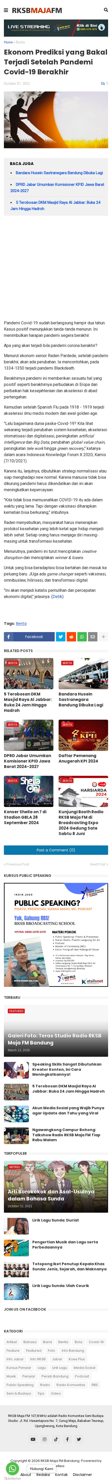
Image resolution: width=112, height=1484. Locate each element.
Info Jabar (15, 1359)
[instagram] (44, 1439)
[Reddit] (71, 636)
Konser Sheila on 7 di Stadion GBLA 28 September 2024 (25, 817)
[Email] (92, 636)
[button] (6, 10)
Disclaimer (82, 1474)
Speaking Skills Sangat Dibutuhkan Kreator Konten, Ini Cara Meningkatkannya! (67, 1069)
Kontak (61, 1474)
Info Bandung (73, 1350)
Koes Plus (77, 1359)
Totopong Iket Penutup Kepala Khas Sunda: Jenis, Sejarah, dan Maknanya (69, 1267)
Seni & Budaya (19, 1393)
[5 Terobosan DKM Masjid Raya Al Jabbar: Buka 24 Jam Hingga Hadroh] (16, 1092)
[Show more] (103, 636)
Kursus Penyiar (19, 1367)
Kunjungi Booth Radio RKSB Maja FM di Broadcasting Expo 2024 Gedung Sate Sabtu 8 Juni (81, 822)
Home (8, 42)
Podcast (82, 1376)
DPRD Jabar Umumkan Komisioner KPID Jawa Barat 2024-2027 (27, 761)
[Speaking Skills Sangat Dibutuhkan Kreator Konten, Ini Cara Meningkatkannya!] (16, 1070)
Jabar (57, 1359)
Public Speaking (20, 1384)
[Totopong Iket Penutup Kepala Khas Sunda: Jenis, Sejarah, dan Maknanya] (16, 1270)
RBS (95, 1384)
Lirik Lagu (59, 1367)
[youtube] (33, 1439)
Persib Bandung (55, 1376)
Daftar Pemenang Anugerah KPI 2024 (78, 758)
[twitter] (78, 1439)
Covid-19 (96, 1341)
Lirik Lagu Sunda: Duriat (55, 1220)
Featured (33, 1350)
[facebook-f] (67, 1439)
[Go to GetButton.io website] (12, 1478)
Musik (11, 1376)
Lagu (42, 1367)
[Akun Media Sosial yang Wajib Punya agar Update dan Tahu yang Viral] (16, 1114)
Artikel (12, 1341)
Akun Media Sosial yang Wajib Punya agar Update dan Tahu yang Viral (68, 1111)
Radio (45, 1384)
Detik (57, 596)
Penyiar (28, 1376)
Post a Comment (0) (56, 850)
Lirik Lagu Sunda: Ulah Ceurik (60, 1285)
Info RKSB (38, 1359)
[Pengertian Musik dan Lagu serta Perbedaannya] (16, 1248)
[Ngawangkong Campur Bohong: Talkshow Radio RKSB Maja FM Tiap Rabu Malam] (16, 1135)
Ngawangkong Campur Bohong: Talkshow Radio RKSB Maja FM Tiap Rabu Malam (66, 1134)
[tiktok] (56, 1439)
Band (47, 1341)
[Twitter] (60, 636)
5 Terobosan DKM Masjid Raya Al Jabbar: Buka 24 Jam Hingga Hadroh (28, 702)
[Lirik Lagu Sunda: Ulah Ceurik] (16, 1291)
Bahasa (29, 1341)
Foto (51, 1350)
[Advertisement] (56, 270)
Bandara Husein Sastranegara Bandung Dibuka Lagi (59, 172)
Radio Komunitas (71, 1384)
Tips (41, 1393)
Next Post (97, 864)
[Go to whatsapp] (12, 1468)
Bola (78, 1341)
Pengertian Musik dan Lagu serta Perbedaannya (65, 1245)
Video (56, 1393)
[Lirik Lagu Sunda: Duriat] (16, 1226)
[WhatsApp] (82, 636)
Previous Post (18, 864)
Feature (13, 1350)
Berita (20, 42)
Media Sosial (84, 1367)
